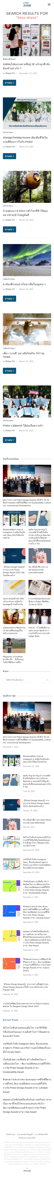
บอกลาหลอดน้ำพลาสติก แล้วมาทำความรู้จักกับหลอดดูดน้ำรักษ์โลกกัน (13, 601)
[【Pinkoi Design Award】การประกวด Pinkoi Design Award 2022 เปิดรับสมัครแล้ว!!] (14, 555)
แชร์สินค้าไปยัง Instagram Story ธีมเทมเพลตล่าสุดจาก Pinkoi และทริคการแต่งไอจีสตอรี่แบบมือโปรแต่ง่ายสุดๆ (37, 863)
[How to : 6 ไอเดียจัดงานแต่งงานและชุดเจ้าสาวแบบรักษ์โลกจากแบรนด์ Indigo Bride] (40, 616)
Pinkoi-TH (10, 73)
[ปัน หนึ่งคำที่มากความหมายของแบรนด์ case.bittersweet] (40, 555)
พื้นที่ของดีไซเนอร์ (9, 59)
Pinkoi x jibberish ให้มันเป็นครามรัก (23, 425)
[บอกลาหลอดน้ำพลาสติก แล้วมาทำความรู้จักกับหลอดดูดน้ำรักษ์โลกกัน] (14, 587)
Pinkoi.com (10, 1134)
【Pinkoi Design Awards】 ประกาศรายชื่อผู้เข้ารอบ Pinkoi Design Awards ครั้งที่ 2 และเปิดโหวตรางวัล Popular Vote (25, 987)
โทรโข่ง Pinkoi (8, 132)
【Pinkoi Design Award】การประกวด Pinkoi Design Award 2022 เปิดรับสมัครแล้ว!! (14, 571)
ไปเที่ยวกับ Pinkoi (9, 279)
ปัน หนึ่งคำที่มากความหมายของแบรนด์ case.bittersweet (38, 570)
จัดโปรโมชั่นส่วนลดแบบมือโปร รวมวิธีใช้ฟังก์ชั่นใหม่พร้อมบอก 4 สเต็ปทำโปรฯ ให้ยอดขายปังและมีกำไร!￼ (37, 841)
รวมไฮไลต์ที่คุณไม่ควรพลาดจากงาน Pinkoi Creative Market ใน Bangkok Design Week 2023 (26, 1005)
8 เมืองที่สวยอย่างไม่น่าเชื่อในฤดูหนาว (24, 284)
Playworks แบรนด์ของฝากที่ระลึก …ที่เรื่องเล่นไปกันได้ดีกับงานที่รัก (13, 659)
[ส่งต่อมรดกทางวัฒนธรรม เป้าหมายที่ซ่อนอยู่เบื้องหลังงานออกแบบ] (14, 616)
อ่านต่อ (8, 83)
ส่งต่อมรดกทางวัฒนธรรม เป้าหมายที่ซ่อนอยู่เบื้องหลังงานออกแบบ (14, 630)
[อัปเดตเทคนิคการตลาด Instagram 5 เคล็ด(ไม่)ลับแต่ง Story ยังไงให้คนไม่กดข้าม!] (14, 518)
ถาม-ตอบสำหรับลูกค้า (25, 1134)
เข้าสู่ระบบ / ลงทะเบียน (27, 1138)
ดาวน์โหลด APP (41, 1134)
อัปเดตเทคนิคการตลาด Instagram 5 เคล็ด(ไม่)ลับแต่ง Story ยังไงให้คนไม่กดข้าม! (14, 533)
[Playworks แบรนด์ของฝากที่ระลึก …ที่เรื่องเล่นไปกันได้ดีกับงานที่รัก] (14, 645)
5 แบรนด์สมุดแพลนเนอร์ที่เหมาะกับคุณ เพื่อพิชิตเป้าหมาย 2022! (39, 601)
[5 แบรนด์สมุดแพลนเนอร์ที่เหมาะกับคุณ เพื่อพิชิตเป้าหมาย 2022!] (40, 587)
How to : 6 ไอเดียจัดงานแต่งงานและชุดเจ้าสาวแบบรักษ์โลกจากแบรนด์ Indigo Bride (39, 631)
